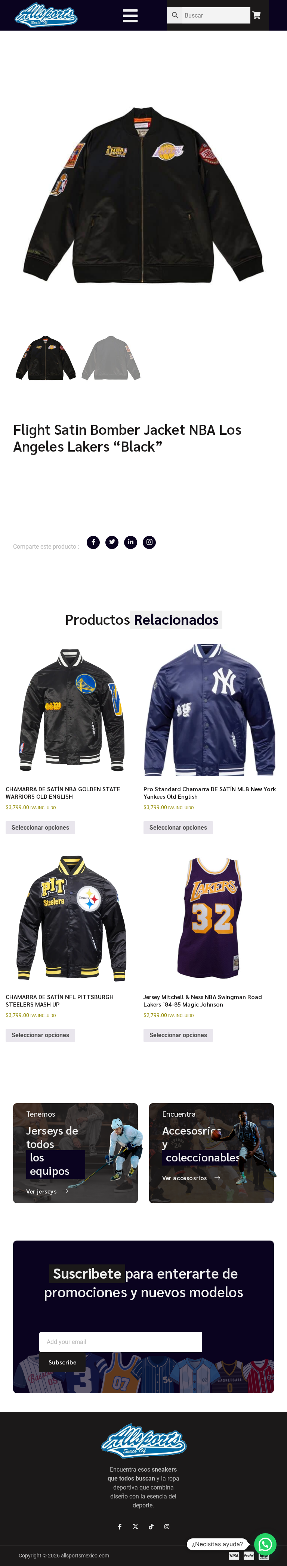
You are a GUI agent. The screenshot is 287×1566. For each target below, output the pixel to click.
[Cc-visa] (233, 1555)
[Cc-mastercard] (263, 1555)
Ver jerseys (41, 1191)
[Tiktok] (151, 1526)
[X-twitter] (135, 1526)
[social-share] (93, 542)
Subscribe (62, 1362)
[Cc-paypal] (248, 1555)
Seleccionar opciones (40, 827)
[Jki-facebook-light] (119, 1526)
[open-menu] (134, 15)
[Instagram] (167, 1526)
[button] (265, 1544)
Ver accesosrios (184, 1178)
